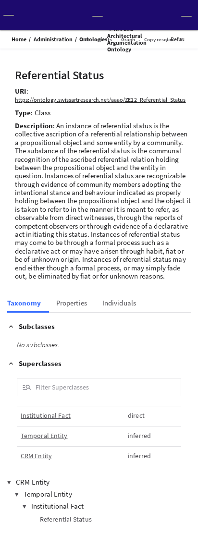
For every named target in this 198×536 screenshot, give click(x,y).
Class (43, 113)
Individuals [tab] (119, 303)
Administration (53, 39)
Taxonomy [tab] (24, 303)
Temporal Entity (44, 436)
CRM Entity (36, 456)
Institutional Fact (46, 416)
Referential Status (66, 519)
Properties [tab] (71, 303)
